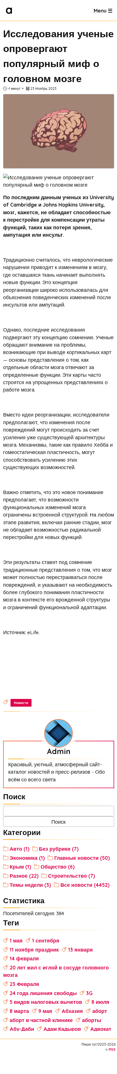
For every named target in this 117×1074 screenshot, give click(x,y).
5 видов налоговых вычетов (46, 1002)
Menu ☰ (103, 10)
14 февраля (24, 958)
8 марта (19, 1011)
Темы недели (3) (30, 885)
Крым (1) (20, 866)
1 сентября (45, 940)
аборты (91, 1020)
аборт (99, 1011)
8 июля (100, 1002)
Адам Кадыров (62, 1029)
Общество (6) (58, 866)
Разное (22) (24, 876)
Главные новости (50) (82, 858)
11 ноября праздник (34, 949)
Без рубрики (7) (59, 849)
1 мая (16, 940)
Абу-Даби (22, 1029)
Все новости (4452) (85, 885)
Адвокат (100, 1029)
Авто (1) (20, 849)
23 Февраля (24, 984)
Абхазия (72, 1011)
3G (89, 993)
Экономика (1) (27, 858)
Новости (21, 703)
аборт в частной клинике (41, 1020)
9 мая (45, 1011)
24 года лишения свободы (43, 993)
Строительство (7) (71, 876)
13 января (80, 949)
